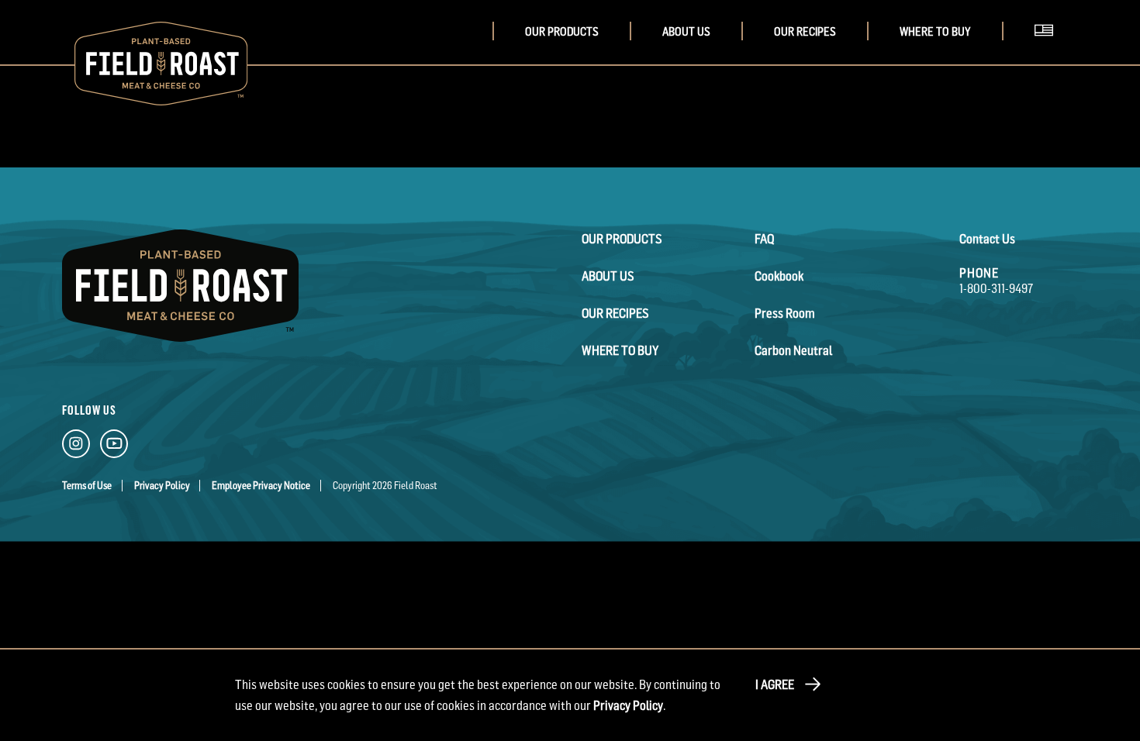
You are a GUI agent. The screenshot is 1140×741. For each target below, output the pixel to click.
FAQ (764, 238)
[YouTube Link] (114, 447)
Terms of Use (87, 485)
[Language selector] (1048, 50)
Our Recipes (805, 31)
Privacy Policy (162, 485)
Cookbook (779, 276)
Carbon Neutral (793, 350)
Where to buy (935, 31)
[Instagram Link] (76, 447)
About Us (686, 31)
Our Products (562, 31)
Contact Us (987, 238)
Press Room (785, 313)
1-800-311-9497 (996, 288)
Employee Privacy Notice (261, 485)
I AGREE (774, 684)
